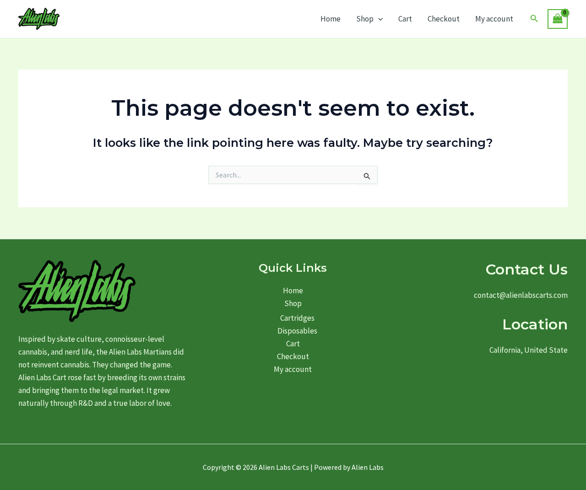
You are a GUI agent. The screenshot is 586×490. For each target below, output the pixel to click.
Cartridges (297, 318)
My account (494, 19)
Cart (405, 19)
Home (330, 19)
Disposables (297, 331)
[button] (378, 18)
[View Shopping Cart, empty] (558, 19)
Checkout (444, 19)
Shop (365, 19)
